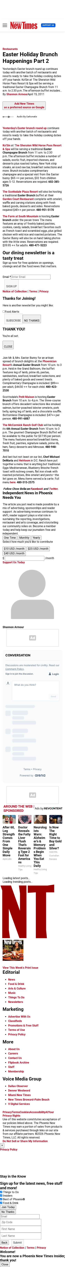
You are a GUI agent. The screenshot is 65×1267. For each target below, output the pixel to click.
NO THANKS (32, 320)
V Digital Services (19, 1104)
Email (7, 277)
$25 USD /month (38, 548)
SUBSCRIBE (13, 320)
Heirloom (24, 460)
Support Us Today (14, 562)
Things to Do (11, 1192)
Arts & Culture (17, 988)
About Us (14, 1049)
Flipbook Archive (18, 1062)
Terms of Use (16, 1030)
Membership (16, 1071)
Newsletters (15, 1002)
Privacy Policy (16, 1034)
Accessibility (37, 1112)
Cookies (25, 1112)
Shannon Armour (17, 94)
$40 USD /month (14, 553)
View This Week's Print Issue (20, 967)
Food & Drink (16, 984)
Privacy (44, 291)
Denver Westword (19, 1090)
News (11, 979)
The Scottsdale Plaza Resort (20, 191)
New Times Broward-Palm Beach (28, 1099)
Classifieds (15, 1021)
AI (46, 1112)
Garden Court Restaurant (18, 199)
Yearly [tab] (36, 537)
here (13, 482)
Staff (11, 1067)
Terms (33, 291)
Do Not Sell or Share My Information (25, 1141)
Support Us (48, 25)
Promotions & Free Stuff (23, 1025)
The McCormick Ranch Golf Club (23, 425)
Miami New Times (19, 1095)
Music (12, 993)
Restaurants (10, 49)
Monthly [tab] (24, 537)
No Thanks (7, 1212)
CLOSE (8, 346)
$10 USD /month (14, 548)
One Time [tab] (10, 537)
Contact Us (15, 1058)
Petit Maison (26, 397)
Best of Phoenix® (14, 1199)
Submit (17, 1242)
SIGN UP (11, 286)
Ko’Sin (6, 145)
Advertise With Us (19, 1016)
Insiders (7, 1195)
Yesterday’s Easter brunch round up (25, 128)
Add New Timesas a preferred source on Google (24, 105)
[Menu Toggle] (5, 25)
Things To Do (16, 997)
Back (4, 1242)
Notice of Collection (15, 291)
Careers (13, 1053)
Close (4, 1264)
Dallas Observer (18, 1086)
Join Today (8, 1207)
